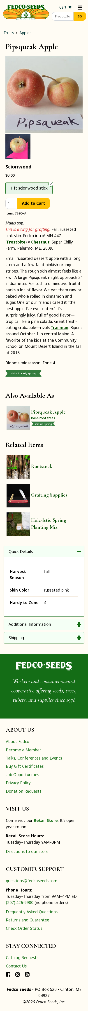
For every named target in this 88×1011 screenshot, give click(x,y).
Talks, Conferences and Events (34, 758)
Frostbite (16, 242)
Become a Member (23, 750)
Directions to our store (27, 851)
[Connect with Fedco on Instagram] (17, 974)
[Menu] (80, 7)
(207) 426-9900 (19, 902)
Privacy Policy (18, 782)
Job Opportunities (22, 774)
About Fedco (17, 741)
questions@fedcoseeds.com (31, 880)
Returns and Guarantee (27, 920)
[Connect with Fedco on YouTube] (27, 974)
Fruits (9, 32)
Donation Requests (23, 791)
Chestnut (40, 242)
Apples (25, 32)
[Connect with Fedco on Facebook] (8, 974)
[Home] (26, 11)
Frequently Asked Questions (32, 911)
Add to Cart (33, 203)
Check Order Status (24, 928)
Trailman (59, 327)
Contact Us (16, 966)
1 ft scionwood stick (29, 188)
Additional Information (30, 624)
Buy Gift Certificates (25, 766)
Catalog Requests (22, 957)
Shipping (16, 637)
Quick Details (21, 551)
